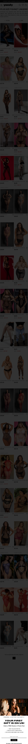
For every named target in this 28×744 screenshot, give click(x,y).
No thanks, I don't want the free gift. (14, 743)
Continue (14, 740)
